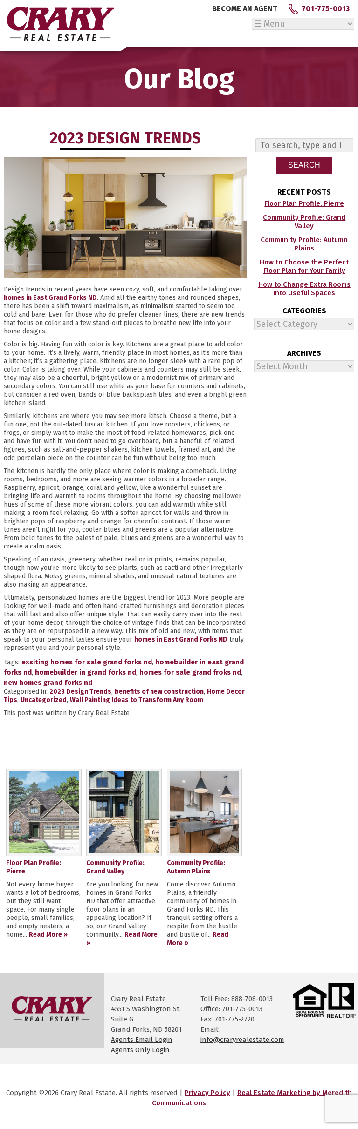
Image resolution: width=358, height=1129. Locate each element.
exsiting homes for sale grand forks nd (86, 662)
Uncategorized (44, 700)
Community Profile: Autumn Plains (304, 244)
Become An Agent (244, 8)
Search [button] (304, 165)
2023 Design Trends (80, 692)
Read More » (48, 935)
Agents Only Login (140, 1050)
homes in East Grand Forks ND (50, 298)
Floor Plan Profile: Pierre (304, 203)
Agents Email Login (141, 1039)
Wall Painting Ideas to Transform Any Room (136, 700)
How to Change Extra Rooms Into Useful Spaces (304, 288)
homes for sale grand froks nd (190, 672)
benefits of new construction (159, 692)
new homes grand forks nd (48, 682)
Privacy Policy (207, 1092)
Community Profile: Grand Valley (304, 221)
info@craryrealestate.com (242, 1039)
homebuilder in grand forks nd (85, 672)
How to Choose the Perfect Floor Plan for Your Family (304, 266)
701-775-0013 (326, 8)
